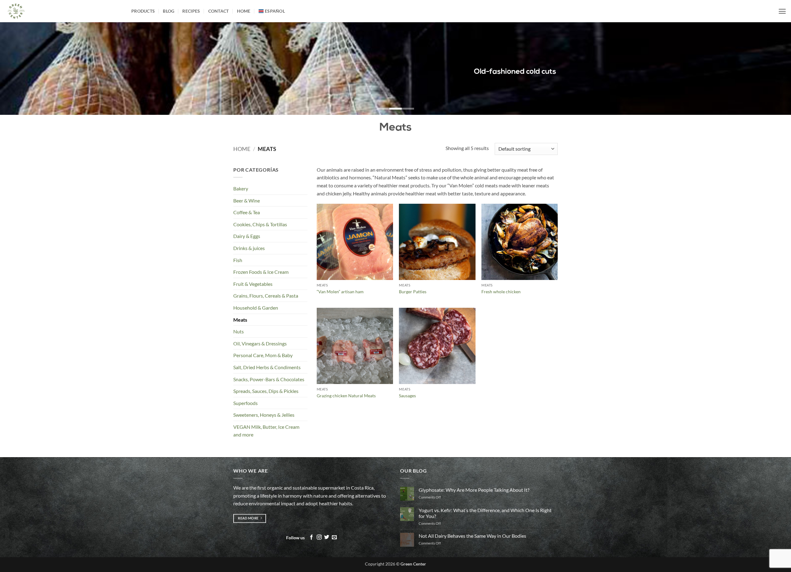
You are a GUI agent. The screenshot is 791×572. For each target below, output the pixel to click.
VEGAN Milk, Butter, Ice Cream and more (266, 431)
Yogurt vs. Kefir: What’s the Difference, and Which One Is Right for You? (485, 513)
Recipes (191, 11)
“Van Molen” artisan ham (340, 291)
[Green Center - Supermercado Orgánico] (63, 11)
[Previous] (23, 68)
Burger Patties (412, 291)
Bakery (240, 188)
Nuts (238, 331)
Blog (168, 11)
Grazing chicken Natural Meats (346, 395)
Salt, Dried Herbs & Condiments (267, 367)
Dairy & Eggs (246, 236)
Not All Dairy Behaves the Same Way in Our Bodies (472, 536)
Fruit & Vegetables (253, 284)
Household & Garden (255, 308)
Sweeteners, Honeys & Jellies (263, 415)
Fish (237, 260)
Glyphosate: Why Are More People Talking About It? (474, 490)
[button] (782, 11)
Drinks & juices (249, 248)
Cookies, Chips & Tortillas (260, 224)
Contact (218, 11)
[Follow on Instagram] (319, 537)
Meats (240, 320)
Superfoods (245, 403)
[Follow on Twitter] (326, 537)
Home (244, 11)
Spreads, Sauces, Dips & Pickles (265, 391)
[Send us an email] (334, 537)
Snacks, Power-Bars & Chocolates (268, 379)
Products (143, 11)
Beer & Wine (246, 200)
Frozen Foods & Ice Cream (261, 272)
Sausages (407, 395)
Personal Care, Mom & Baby (263, 355)
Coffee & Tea (246, 212)
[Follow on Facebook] (311, 537)
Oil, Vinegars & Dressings (260, 343)
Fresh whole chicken (501, 291)
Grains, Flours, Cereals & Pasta (265, 296)
